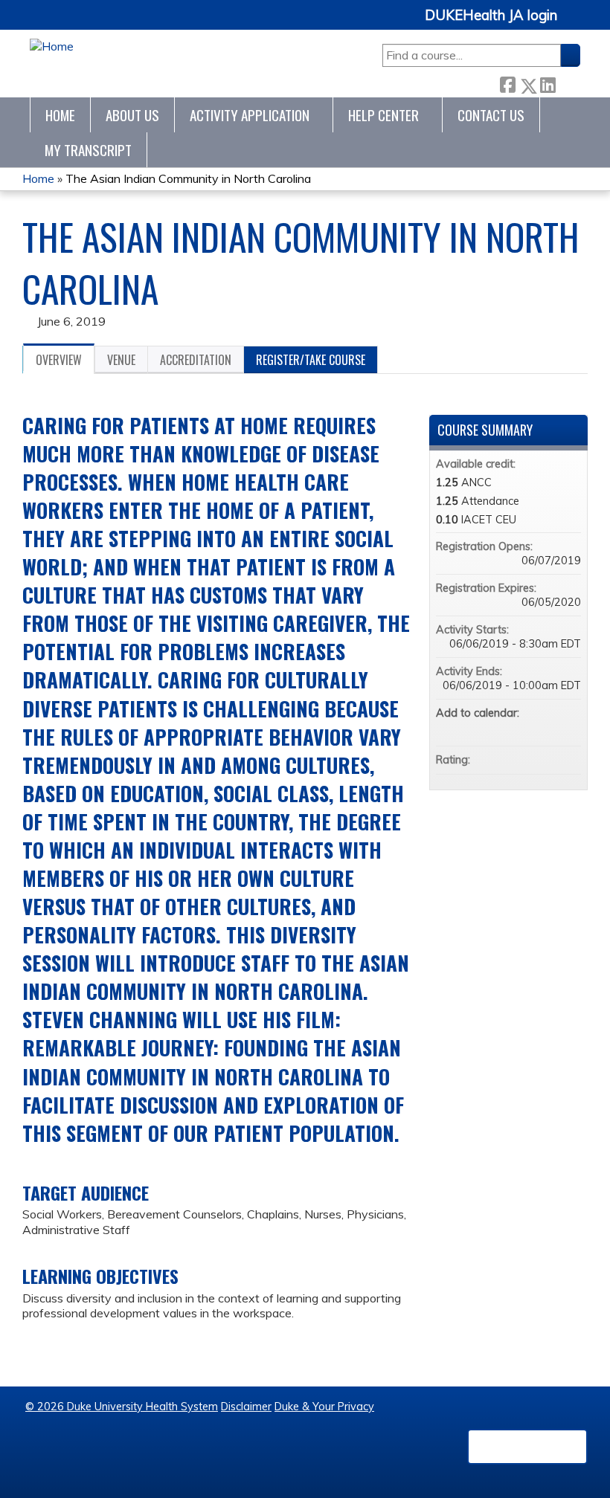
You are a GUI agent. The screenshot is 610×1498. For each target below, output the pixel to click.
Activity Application (249, 115)
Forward (567, 82)
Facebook (507, 82)
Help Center (383, 115)
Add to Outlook (569, 727)
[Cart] (574, 23)
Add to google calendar (511, 727)
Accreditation (195, 360)
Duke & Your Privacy (324, 1406)
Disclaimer (246, 1406)
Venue (121, 360)
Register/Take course (310, 360)
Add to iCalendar (549, 727)
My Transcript (88, 150)
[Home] (52, 46)
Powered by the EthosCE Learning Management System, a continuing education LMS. (527, 1447)
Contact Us (491, 115)
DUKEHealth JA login (491, 15)
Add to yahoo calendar (530, 727)
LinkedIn (547, 82)
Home (60, 115)
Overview (59, 360)
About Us (132, 115)
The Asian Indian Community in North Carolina (188, 178)
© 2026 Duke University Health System (121, 1406)
